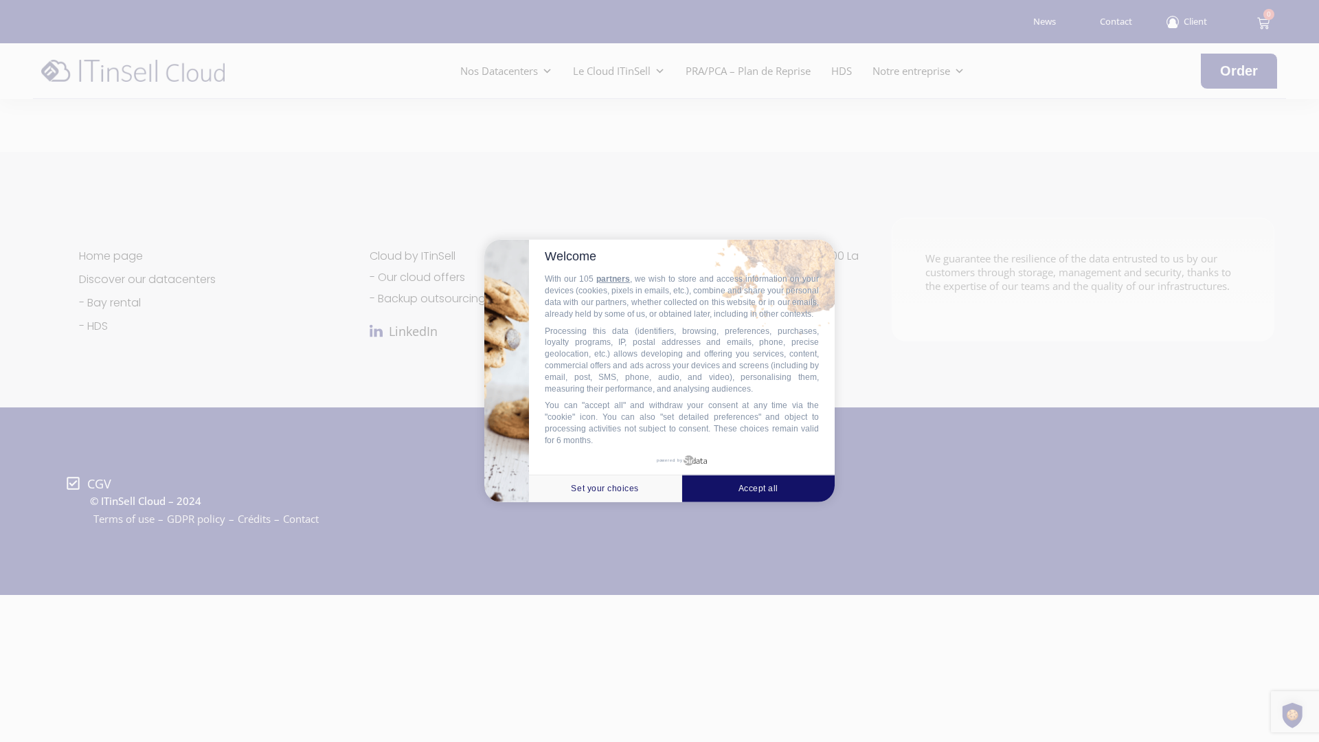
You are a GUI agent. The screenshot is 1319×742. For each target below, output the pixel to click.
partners (613, 279)
